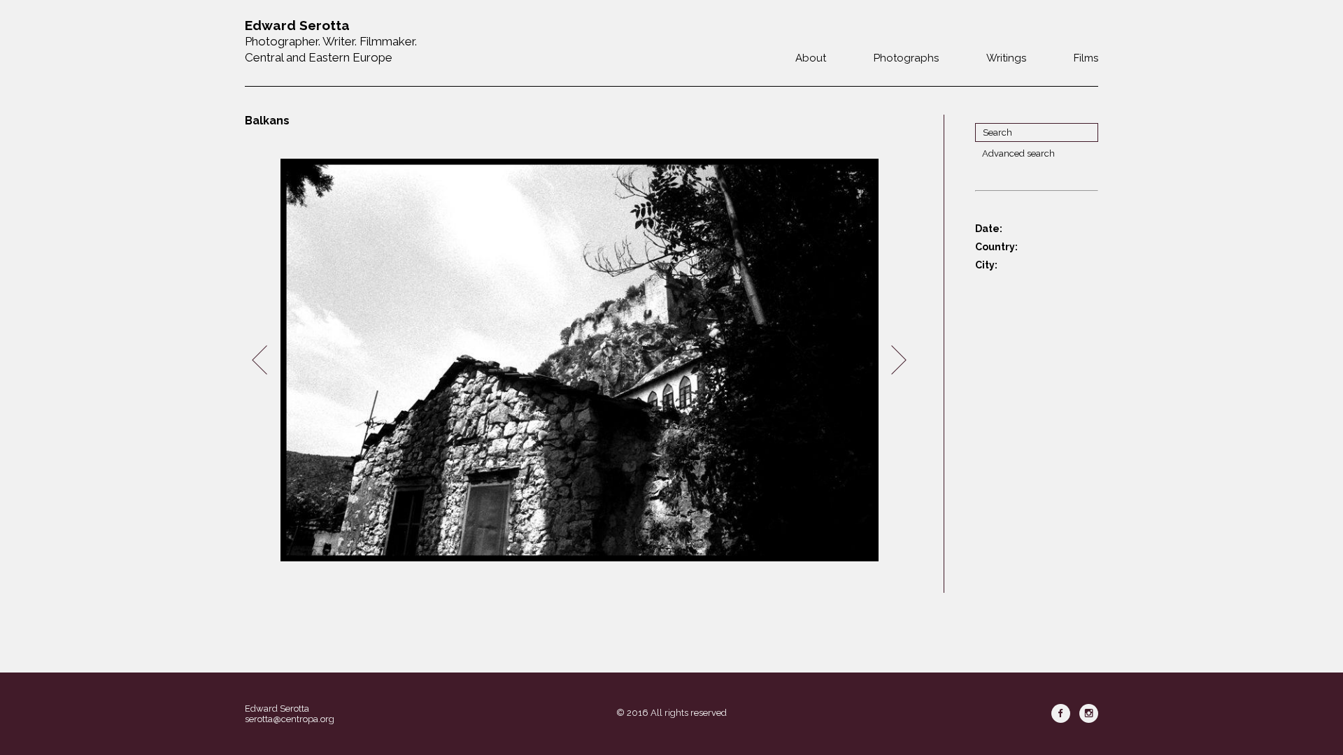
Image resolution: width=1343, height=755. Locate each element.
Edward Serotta (277, 708)
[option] (579, 360)
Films (1086, 58)
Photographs (906, 58)
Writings (1006, 58)
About (810, 58)
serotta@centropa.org (289, 719)
